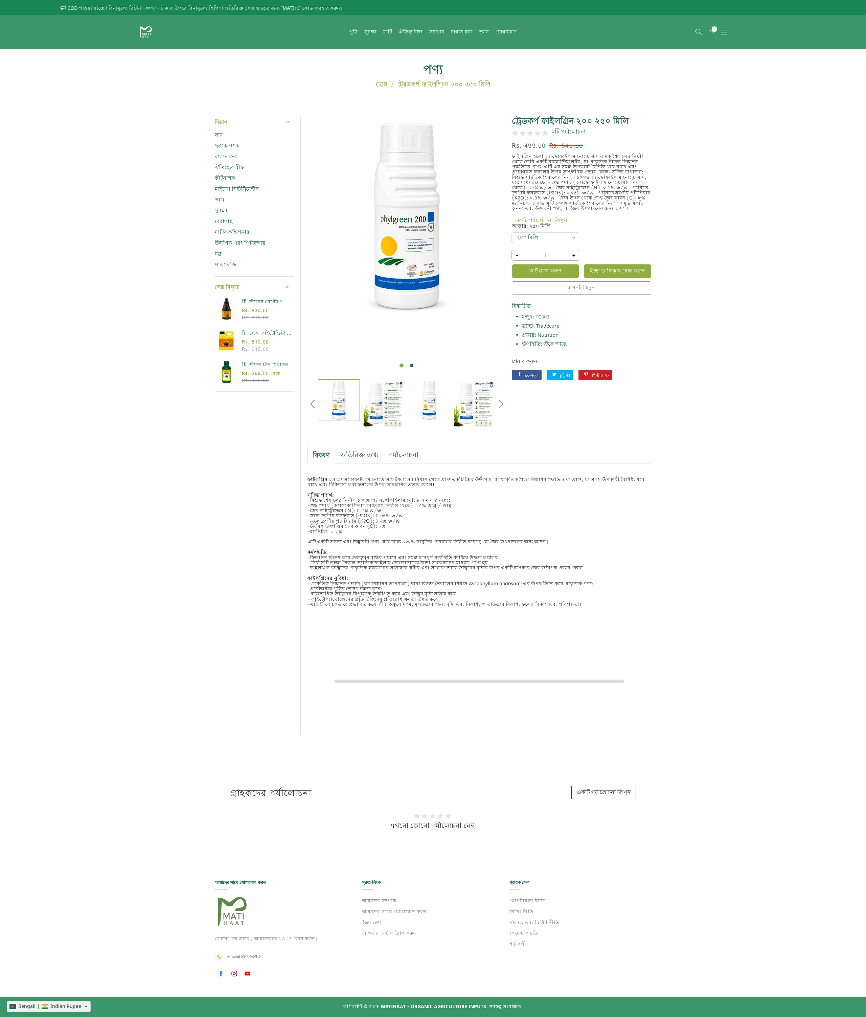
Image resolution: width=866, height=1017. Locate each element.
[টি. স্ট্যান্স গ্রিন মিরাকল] (226, 372)
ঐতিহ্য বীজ (411, 32)
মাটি (387, 32)
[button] (699, 32)
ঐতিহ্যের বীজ (230, 167)
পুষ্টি (353, 32)
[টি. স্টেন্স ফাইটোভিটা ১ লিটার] (226, 341)
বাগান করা (462, 32)
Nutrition (548, 335)
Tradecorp (548, 326)
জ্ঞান (484, 32)
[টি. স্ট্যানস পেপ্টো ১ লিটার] (226, 309)
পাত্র (219, 200)
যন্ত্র (218, 254)
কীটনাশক (225, 178)
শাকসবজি (225, 264)
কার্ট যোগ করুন (545, 271)
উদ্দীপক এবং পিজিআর (240, 243)
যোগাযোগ (506, 32)
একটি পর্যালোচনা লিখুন (541, 220)
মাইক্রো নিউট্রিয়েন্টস (237, 189)
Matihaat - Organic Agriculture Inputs (433, 1006)
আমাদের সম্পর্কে (379, 901)
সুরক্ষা (370, 32)
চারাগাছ (223, 221)
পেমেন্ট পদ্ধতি (523, 933)
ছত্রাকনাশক (227, 145)
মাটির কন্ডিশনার (232, 232)
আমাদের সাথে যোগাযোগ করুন (394, 912)
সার (219, 135)
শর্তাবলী (517, 944)
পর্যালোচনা (403, 455)
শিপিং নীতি (521, 912)
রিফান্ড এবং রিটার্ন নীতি (534, 923)
